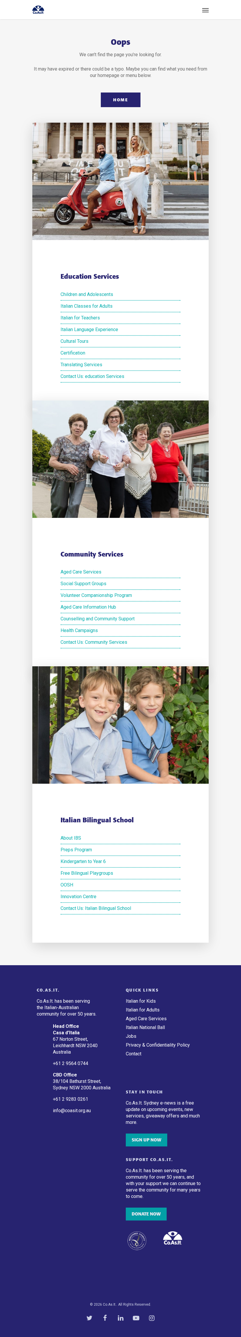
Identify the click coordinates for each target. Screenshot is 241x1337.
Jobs (131, 1036)
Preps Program (76, 849)
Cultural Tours (74, 341)
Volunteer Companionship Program (96, 595)
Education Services (90, 276)
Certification (73, 353)
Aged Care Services (81, 572)
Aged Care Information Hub (88, 607)
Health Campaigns (79, 630)
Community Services (92, 554)
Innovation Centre (78, 896)
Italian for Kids (141, 1001)
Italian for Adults (143, 1010)
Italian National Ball (145, 1027)
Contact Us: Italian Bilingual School (96, 908)
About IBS (71, 838)
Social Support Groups (83, 583)
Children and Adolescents (87, 294)
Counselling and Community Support (98, 619)
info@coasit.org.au (72, 1110)
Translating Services (81, 364)
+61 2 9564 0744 (71, 1063)
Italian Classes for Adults (87, 306)
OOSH (67, 885)
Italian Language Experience (89, 329)
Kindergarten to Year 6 (83, 861)
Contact (133, 1054)
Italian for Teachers (80, 318)
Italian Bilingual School (97, 820)
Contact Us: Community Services (94, 642)
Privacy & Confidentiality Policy (158, 1045)
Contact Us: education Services (92, 376)
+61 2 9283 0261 (70, 1099)
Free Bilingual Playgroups (87, 873)
